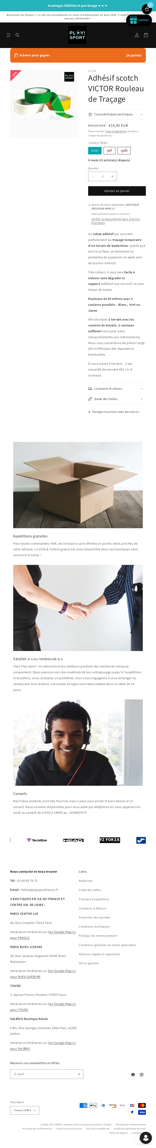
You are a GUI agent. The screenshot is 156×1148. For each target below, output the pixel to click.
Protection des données (94, 917)
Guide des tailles (90, 890)
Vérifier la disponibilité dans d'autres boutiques (115, 220)
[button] (8, 35)
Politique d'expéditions (94, 899)
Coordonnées (139, 1132)
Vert (109, 149)
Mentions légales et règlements (99, 954)
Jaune (124, 149)
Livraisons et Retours (93, 908)
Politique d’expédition (98, 1128)
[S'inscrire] (78, 1074)
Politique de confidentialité (37, 1128)
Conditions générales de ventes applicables (107, 945)
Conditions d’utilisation (69, 1128)
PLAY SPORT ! (56, 1124)
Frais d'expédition (115, 131)
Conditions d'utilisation (94, 926)
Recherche (85, 881)
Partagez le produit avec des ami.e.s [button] (115, 412)
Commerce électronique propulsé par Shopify (88, 1124)
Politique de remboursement (98, 935)
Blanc (95, 149)
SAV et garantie (89, 963)
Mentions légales (119, 1132)
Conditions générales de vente (130, 1128)
